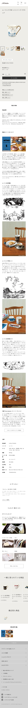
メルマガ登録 (4, 653)
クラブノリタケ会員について (8, 648)
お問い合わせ (4, 661)
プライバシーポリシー (7, 676)
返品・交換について (6, 97)
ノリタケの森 (4, 687)
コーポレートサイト (5, 690)
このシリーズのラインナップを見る (14, 430)
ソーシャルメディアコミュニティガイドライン (12, 682)
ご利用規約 (5, 673)
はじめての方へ (5, 665)
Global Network (7, 85)
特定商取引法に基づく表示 (8, 679)
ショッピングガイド (6, 657)
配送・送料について (6, 92)
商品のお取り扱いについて (7, 94)
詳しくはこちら (14, 566)
